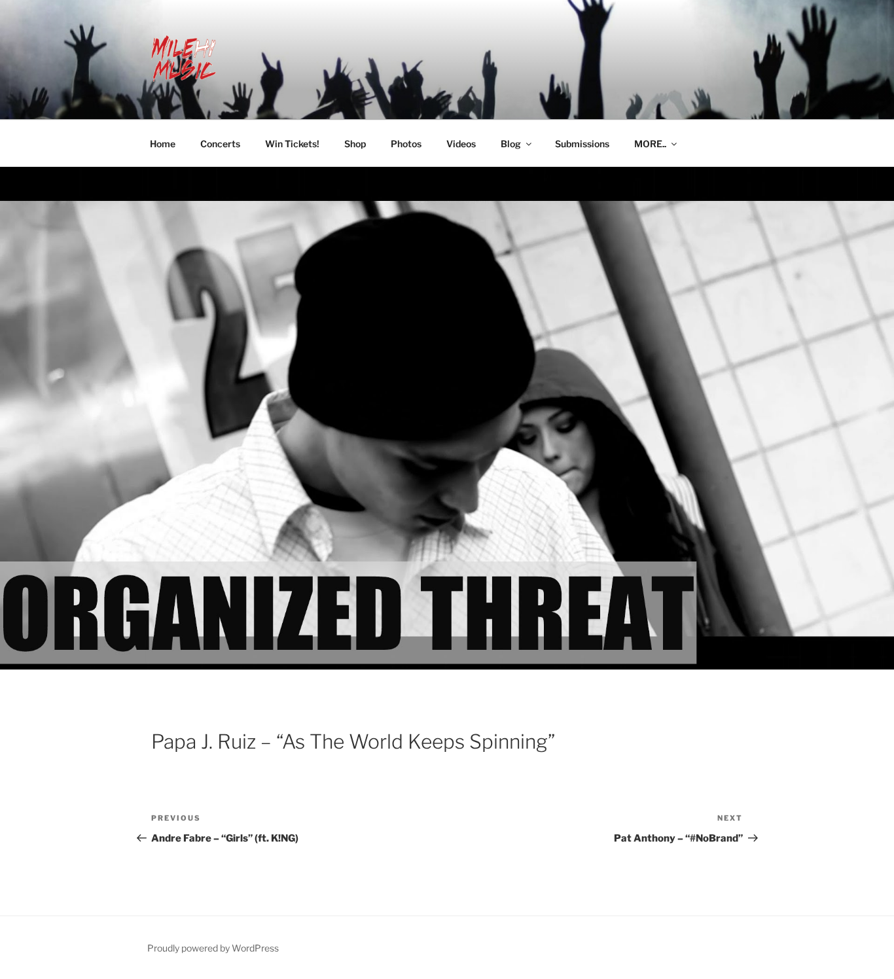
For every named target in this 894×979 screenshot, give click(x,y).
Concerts (220, 143)
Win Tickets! (292, 143)
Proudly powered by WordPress (213, 947)
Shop (355, 143)
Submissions (582, 143)
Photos (406, 143)
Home (162, 143)
